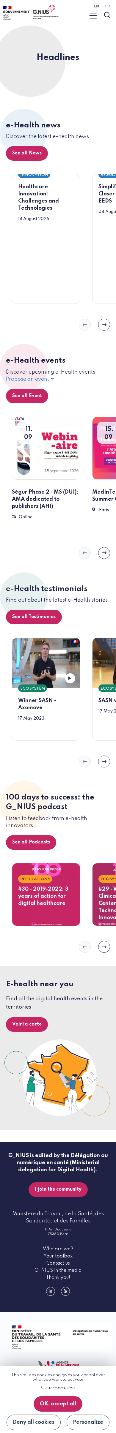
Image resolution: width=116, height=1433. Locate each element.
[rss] (65, 1291)
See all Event (27, 396)
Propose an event (27, 379)
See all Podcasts (31, 842)
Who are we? (58, 1249)
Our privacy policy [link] (58, 1387)
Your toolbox (58, 1256)
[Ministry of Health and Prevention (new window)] (58, 1337)
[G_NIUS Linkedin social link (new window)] (50, 1291)
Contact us (58, 1263)
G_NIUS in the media (58, 1270)
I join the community (58, 1189)
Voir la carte (27, 1024)
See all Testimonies (34, 616)
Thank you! (58, 1277)
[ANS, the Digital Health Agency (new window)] (58, 1365)
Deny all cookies (33, 1422)
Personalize (88, 1422)
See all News (27, 153)
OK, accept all (58, 1404)
